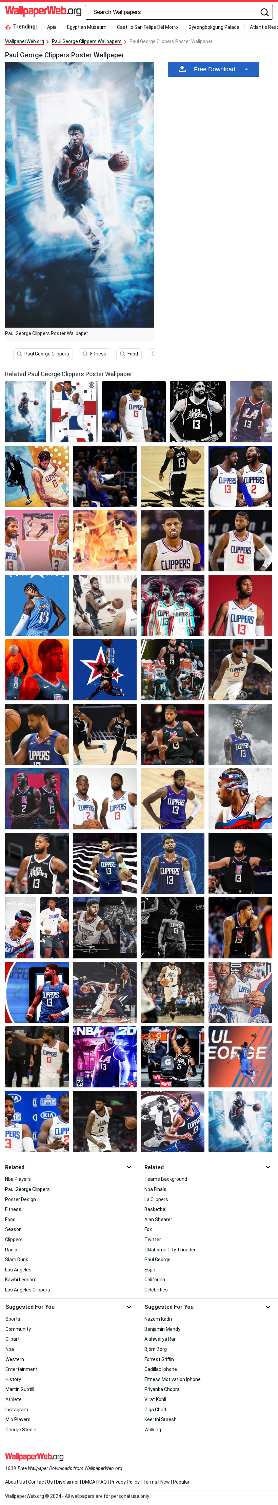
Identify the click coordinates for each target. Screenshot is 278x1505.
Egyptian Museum (86, 27)
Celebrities (156, 1289)
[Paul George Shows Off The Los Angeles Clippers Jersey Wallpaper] (172, 863)
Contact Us (40, 1482)
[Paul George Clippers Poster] (25, 411)
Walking (152, 1429)
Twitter (152, 1239)
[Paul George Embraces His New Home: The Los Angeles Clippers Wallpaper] (37, 669)
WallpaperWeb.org (24, 41)
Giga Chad (155, 1409)
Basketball (155, 1209)
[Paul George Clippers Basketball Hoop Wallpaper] (172, 927)
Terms (150, 1482)
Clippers (14, 1239)
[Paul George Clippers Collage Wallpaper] (240, 992)
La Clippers (156, 1199)
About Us (15, 1482)
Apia (52, 27)
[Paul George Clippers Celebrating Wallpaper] (105, 476)
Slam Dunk (16, 1259)
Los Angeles (18, 1269)
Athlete (13, 1399)
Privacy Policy (125, 1482)
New (165, 1482)
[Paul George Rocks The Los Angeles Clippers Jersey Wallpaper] (240, 734)
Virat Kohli (155, 1399)
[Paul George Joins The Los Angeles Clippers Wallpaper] (240, 540)
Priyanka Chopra (162, 1389)
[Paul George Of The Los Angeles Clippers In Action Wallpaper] (37, 992)
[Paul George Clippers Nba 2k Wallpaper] (105, 1056)
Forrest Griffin (159, 1359)
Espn (149, 1269)
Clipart (12, 1339)
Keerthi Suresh (160, 1419)
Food (132, 353)
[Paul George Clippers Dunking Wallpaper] (172, 1056)
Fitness (98, 353)
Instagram (16, 1409)
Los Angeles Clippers (27, 1289)
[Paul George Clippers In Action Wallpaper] (105, 992)
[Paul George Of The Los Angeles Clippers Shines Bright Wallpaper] (37, 605)
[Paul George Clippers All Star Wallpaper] (172, 1121)
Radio (11, 1249)
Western (14, 1359)
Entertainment (21, 1369)
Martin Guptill (19, 1389)
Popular (181, 1482)
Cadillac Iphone (160, 1369)
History (13, 1379)
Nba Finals (155, 1189)
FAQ (102, 1482)
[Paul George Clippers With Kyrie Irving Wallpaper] (37, 1056)
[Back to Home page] (43, 12)
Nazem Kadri (158, 1319)
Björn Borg (155, 1349)
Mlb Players (18, 1419)
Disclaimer (67, 1482)
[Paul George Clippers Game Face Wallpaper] (172, 992)
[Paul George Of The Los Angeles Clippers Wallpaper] (172, 605)
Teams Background (165, 1179)
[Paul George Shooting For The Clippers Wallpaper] (172, 734)
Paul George (157, 1259)
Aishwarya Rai (159, 1339)
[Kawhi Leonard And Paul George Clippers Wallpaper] (37, 1121)
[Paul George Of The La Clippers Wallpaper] (20, 927)
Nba (9, 1349)
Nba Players (18, 1179)
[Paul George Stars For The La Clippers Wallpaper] (240, 669)
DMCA (88, 1482)
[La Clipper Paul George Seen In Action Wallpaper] (105, 540)
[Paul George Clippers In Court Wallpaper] (134, 411)
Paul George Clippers (46, 353)
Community (18, 1329)
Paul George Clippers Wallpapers (87, 41)
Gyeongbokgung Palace (213, 27)
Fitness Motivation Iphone (172, 1379)
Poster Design (20, 1199)
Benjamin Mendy (162, 1329)
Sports (12, 1319)
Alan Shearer (158, 1219)
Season (13, 1229)
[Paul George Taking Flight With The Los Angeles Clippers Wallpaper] (240, 605)
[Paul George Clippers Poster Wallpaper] (251, 411)
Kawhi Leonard (21, 1279)
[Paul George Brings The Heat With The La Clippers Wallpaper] (37, 863)
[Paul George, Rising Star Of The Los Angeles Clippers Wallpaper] (37, 798)
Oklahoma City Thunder (170, 1249)
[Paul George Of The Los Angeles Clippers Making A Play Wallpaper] (37, 734)
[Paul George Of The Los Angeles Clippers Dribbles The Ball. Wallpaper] (37, 540)
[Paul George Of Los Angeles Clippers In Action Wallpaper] (105, 1121)
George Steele (20, 1429)
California (154, 1279)
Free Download (214, 69)
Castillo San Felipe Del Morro (147, 27)
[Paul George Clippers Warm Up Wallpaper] (54, 927)
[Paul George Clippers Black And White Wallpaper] (198, 411)
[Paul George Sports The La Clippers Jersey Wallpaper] (240, 863)
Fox (148, 1229)
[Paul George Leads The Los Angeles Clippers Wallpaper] (172, 669)
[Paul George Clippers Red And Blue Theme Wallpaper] (74, 411)
